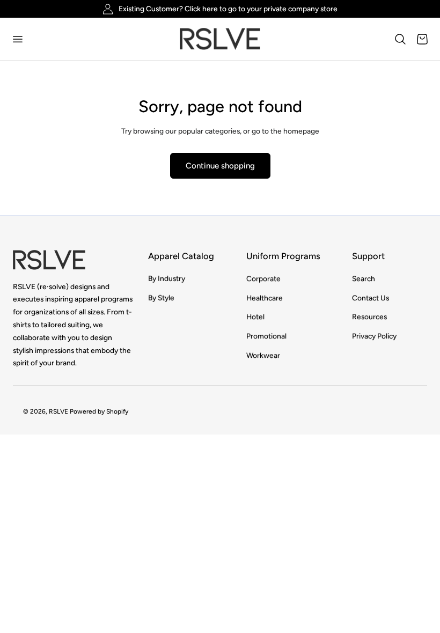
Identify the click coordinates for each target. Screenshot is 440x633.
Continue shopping (220, 166)
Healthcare (264, 297)
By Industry (166, 278)
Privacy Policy (374, 336)
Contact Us (370, 297)
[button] (17, 38)
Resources (369, 317)
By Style (161, 297)
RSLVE (58, 411)
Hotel (255, 317)
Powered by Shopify (99, 411)
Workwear (263, 355)
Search (363, 278)
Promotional (266, 336)
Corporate (263, 278)
